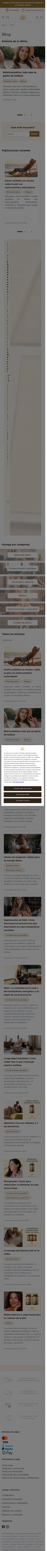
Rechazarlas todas (22, 794)
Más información (18, 782)
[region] (22, 775)
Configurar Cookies (22, 800)
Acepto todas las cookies (22, 788)
